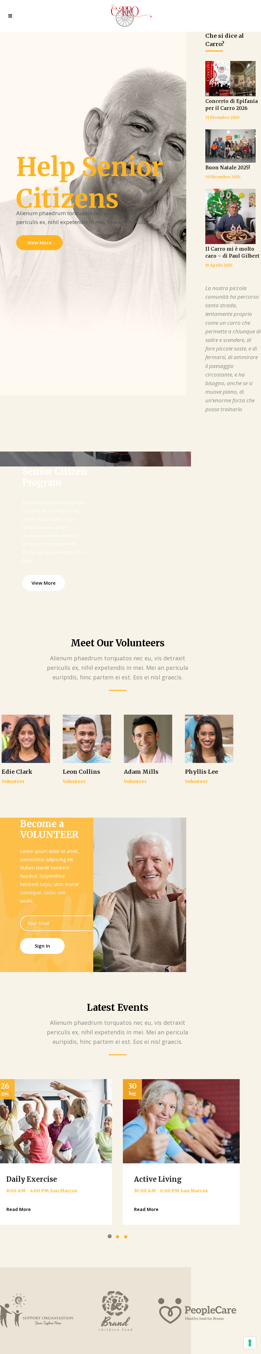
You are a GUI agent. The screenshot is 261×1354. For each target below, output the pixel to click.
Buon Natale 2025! (227, 168)
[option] (181, 1152)
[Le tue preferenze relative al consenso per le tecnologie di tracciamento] (250, 1343)
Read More (18, 1209)
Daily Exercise (31, 1179)
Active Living (158, 1179)
